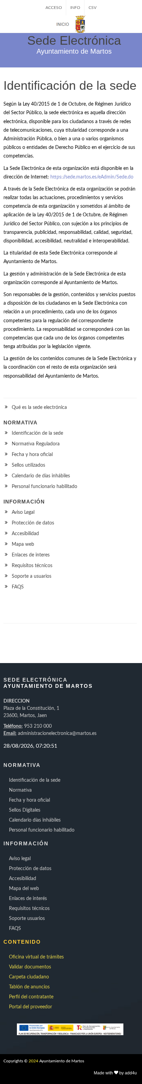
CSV (93, 8)
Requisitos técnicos (32, 565)
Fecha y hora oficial (32, 454)
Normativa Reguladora (36, 444)
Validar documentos (30, 967)
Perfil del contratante (31, 997)
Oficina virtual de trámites (36, 957)
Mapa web (23, 544)
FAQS (18, 587)
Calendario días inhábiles (35, 820)
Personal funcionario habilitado (44, 486)
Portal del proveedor (30, 1007)
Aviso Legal (23, 512)
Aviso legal (20, 858)
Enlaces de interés (28, 898)
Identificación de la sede (37, 433)
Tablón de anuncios (29, 987)
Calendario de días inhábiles (41, 476)
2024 (33, 1061)
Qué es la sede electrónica (39, 407)
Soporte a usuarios (31, 576)
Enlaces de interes (31, 555)
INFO (75, 8)
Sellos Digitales (24, 810)
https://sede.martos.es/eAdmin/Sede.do (91, 177)
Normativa (20, 790)
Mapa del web (24, 888)
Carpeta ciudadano (29, 977)
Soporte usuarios (27, 918)
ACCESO (53, 8)
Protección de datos (33, 523)
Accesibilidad (25, 533)
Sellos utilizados (28, 465)
